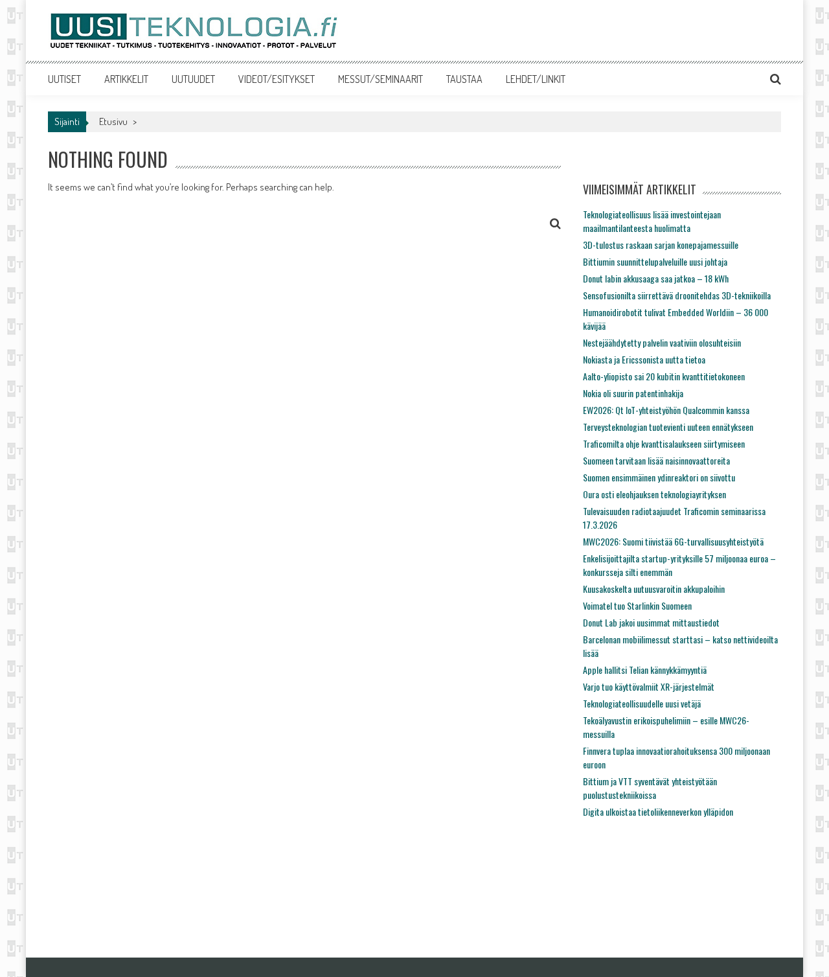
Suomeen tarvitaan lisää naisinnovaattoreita (656, 460)
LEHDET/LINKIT (535, 79)
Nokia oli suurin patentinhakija (633, 393)
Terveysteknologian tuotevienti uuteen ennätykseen (668, 426)
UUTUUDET (193, 79)
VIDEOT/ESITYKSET (276, 79)
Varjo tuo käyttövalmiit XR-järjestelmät (648, 686)
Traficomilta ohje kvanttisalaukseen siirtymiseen (664, 443)
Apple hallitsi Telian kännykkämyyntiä (645, 669)
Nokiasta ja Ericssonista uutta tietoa (644, 359)
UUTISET (64, 79)
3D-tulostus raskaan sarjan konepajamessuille (660, 244)
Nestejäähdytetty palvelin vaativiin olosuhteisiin (662, 342)
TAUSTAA (464, 79)
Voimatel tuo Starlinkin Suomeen (637, 605)
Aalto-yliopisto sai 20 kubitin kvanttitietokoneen (664, 376)
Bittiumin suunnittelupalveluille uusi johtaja (655, 261)
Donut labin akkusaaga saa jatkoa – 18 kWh (656, 278)
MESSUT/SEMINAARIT (380, 79)
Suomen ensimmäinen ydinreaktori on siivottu (659, 477)
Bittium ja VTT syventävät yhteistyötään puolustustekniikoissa (650, 787)
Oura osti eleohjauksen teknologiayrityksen (654, 494)
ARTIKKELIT (126, 79)
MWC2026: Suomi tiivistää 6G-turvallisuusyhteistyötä (673, 541)
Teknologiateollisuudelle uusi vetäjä (642, 703)
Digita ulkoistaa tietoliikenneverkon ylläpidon (658, 811)
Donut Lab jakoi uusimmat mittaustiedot (651, 622)
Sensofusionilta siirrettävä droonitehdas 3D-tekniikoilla (677, 295)
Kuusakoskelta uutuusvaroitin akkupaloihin (654, 588)
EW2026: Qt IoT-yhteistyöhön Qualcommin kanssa (666, 410)
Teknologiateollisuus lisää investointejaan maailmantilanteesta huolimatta (652, 221)
